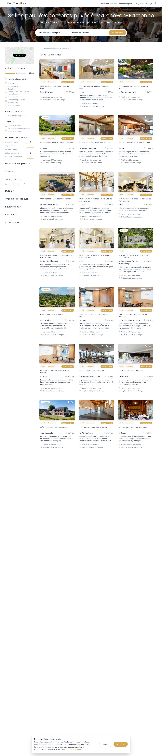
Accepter (120, 744)
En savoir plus (76, 749)
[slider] (15, 73)
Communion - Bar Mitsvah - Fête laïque (19, 93)
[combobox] (53, 32)
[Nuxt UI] (17, 3)
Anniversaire (13, 86)
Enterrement (13, 97)
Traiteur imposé (14, 126)
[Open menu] (155, 3)
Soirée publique (14, 105)
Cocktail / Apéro (12, 142)
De (6, 184)
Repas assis (10, 146)
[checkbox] (6, 83)
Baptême (12, 89)
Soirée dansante (12, 153)
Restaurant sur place (16, 115)
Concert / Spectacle (16, 100)
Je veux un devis (67, 82)
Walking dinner (11, 149)
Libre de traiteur (14, 131)
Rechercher (117, 32)
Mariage (11, 83)
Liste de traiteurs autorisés (19, 128)
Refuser (106, 744)
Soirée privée (13, 102)
